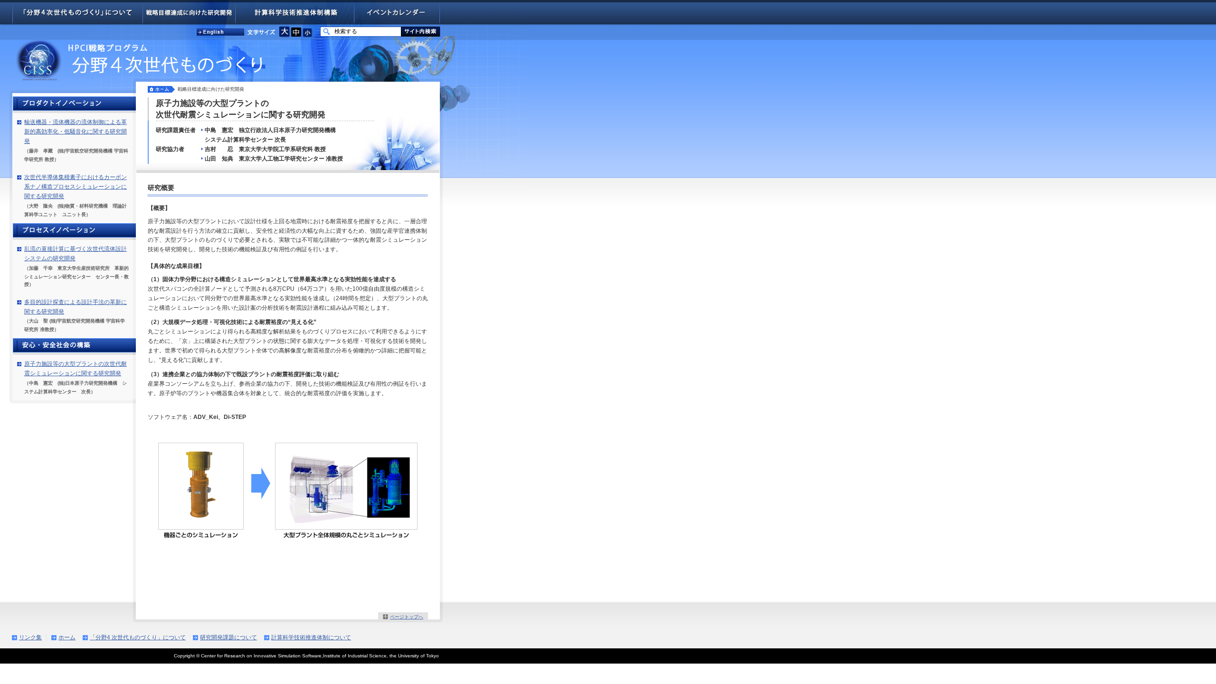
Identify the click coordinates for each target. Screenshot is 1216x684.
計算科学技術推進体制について (311, 637)
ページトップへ (406, 616)
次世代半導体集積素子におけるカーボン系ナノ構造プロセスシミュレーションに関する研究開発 (75, 187)
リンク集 (30, 637)
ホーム (67, 637)
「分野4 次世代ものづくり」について (138, 637)
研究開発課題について (228, 637)
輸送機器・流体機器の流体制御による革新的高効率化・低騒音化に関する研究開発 (75, 131)
